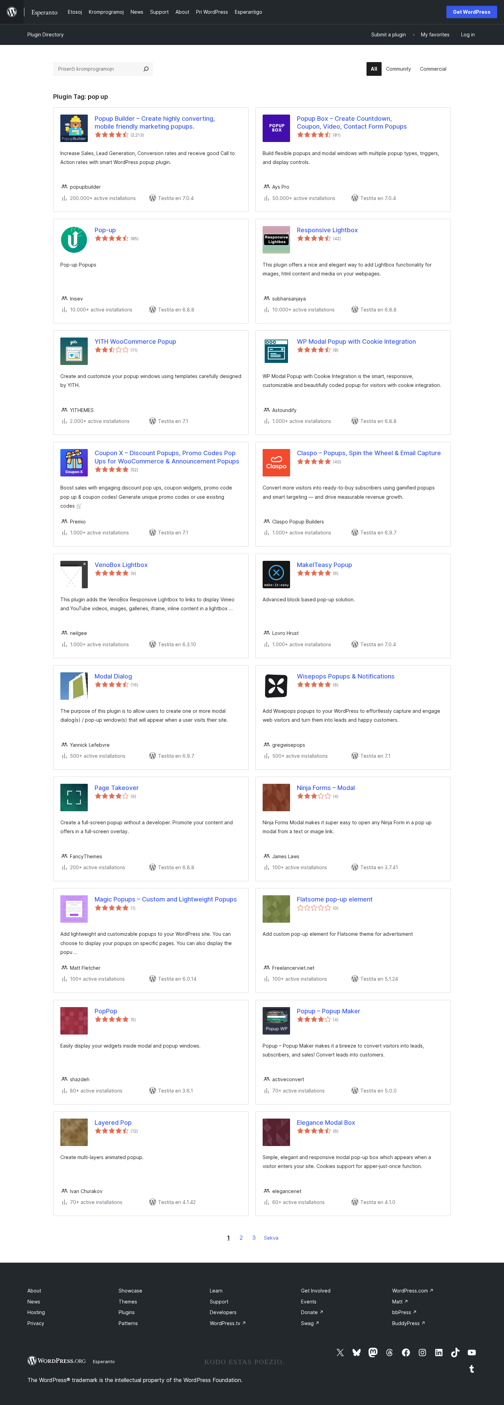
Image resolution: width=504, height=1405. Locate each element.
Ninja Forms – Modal (326, 787)
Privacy (35, 1323)
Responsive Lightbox (327, 230)
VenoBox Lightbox (121, 564)
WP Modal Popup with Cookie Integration (356, 341)
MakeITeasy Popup (324, 564)
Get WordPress (472, 12)
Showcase (130, 1291)
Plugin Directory (45, 34)
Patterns (128, 1323)
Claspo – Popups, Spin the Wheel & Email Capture (369, 453)
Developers (223, 1312)
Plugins (127, 1312)
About (34, 1291)
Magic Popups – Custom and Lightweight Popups (166, 899)
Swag (310, 1323)
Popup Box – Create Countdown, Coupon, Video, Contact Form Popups (352, 122)
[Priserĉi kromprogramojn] (146, 69)
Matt (400, 1301)
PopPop (106, 1011)
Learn (216, 1291)
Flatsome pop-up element (335, 899)
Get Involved (316, 1291)
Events (308, 1301)
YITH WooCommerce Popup (135, 341)
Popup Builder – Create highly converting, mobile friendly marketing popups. (155, 122)
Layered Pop (113, 1122)
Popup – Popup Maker (328, 1011)
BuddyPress (408, 1323)
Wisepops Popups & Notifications (346, 676)
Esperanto (104, 1361)
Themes (128, 1301)
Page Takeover (117, 787)
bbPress (404, 1312)
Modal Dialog (113, 676)
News (33, 1301)
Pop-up (105, 230)
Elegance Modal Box (326, 1122)
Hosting (36, 1312)
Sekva (271, 1238)
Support (219, 1301)
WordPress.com (413, 1291)
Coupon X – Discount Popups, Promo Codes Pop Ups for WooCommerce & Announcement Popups (167, 456)
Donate (312, 1312)
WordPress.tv (228, 1323)
